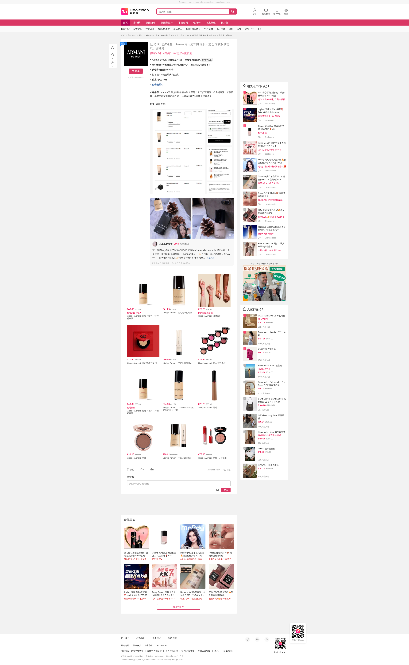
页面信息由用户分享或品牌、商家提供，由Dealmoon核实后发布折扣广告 (152, 656)
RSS (266, 639)
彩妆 (141, 35)
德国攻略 (150, 22)
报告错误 (227, 469)
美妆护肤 (131, 35)
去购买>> (211, 257)
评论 (226, 489)
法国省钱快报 (187, 650)
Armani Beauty (214, 469)
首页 (125, 22)
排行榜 (136, 22)
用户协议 (137, 645)
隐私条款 (149, 645)
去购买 (136, 71)
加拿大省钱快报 (154, 650)
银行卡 (197, 22)
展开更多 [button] (177, 606)
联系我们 (140, 637)
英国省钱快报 (171, 650)
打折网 (135, 11)
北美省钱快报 (137, 650)
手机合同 (183, 22)
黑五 (216, 650)
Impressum (162, 645)
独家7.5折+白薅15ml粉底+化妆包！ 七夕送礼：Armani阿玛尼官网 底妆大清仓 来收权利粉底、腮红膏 (189, 35)
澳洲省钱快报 (204, 650)
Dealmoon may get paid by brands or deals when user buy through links (152, 659)
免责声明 (156, 637)
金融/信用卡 (164, 28)
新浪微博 (247, 639)
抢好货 (224, 22)
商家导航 (211, 22)
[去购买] (170, 218)
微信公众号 (257, 639)
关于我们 (125, 637)
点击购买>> (158, 84)
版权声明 (172, 637)
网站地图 (125, 645)
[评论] (113, 48)
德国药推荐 (167, 22)
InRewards (228, 650)
